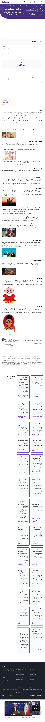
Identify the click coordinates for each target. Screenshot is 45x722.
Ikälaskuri (29, 363)
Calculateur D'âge (27, 360)
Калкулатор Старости (5, 365)
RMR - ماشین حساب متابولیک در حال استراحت (36, 520)
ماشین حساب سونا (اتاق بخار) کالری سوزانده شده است (37, 471)
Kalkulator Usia (10, 362)
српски (26, 691)
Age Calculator (27, 358)
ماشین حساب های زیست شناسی (21, 667)
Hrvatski (16, 689)
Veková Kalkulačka (24, 362)
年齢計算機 (37, 360)
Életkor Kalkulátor (29, 356)
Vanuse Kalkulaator (19, 358)
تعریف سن (40, 124)
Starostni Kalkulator (13, 365)
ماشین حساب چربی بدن (23, 494)
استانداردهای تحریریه (5, 680)
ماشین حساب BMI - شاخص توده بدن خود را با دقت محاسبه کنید (23, 395)
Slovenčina (7, 689)
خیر (11, 79)
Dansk (3, 691)
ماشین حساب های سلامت (15, 5)
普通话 (19, 692)
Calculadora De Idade (36, 358)
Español (11, 687)
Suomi (38, 689)
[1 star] (2, 104)
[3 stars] (5, 104)
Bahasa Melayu (29, 689)
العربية (19, 687)
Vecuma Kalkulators (33, 364)
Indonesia (37, 687)
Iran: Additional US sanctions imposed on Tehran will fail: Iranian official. (18, 703)
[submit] (41, 2)
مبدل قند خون (21, 651)
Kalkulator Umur (19, 363)
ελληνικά (3, 692)
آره (4, 79)
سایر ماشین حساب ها (32, 674)
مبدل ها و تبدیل (31, 669)
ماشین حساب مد (31, 677)
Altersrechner (33, 360)
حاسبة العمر (21, 360)
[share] (29, 703)
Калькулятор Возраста (15, 360)
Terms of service (9, 695)
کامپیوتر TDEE (35, 396)
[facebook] (29, 2)
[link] (6, 703)
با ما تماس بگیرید (4, 682)
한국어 (19, 691)
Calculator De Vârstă (16, 362)
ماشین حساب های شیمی (33, 667)
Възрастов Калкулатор (32, 362)
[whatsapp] (31, 2)
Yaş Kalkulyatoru (19, 365)
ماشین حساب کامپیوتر (19, 677)
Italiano (24, 689)
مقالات (3, 675)
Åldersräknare (25, 363)
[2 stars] (4, 104)
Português (7, 687)
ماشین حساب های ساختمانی (21, 669)
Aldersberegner (4, 364)
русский (15, 687)
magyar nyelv (14, 692)
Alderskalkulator (34, 363)
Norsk (41, 689)
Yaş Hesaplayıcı (4, 362)
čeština (10, 692)
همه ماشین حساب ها (32, 680)
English (3, 687)
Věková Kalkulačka (21, 356)
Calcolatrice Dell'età (12, 363)
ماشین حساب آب (21, 472)
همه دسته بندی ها (31, 679)
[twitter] (34, 2)
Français (22, 687)
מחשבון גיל (14, 356)
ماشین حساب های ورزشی (33, 675)
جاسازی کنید (17, 1)
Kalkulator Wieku (17, 364)
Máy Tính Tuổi (23, 364)
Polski (11, 691)
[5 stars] (8, 104)
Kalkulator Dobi (38, 362)
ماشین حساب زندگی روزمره (33, 672)
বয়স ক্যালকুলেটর (4, 358)
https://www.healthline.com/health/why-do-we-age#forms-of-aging (17, 213)
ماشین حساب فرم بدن (36, 434)
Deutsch (26, 687)
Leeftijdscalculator (10, 364)
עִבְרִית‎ (7, 692)
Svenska (34, 689)
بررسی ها (3, 677)
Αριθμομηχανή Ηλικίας (6, 356)
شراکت (3, 678)
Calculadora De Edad (6, 360)
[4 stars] (6, 104)
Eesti (30, 692)
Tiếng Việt (15, 691)
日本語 (29, 687)
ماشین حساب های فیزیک (20, 675)
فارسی (39, 691)
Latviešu (22, 691)
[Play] (36, 713)
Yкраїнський (25, 692)
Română (3, 689)
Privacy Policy (4, 695)
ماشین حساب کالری (22, 602)
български (12, 689)
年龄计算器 (36, 356)
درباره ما (3, 673)
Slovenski (30, 691)
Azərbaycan (34, 691)
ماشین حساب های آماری (20, 679)
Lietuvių (20, 689)
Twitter (3, 683)
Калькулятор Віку (11, 358)
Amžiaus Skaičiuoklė (5, 363)
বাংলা (21, 692)
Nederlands (7, 691)
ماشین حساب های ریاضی (20, 674)
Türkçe (33, 687)
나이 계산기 (28, 364)
